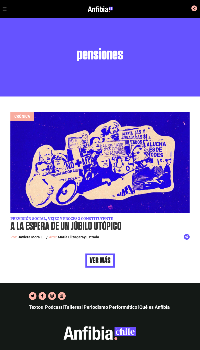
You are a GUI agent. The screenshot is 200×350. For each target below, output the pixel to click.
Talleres (73, 307)
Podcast (53, 307)
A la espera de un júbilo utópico (66, 226)
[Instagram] (52, 296)
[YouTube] (62, 296)
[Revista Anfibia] (100, 9)
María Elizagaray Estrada (78, 237)
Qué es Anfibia (154, 307)
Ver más (100, 260)
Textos (36, 307)
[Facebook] (42, 296)
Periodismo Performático (110, 307)
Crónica (22, 116)
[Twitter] (32, 296)
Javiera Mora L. (31, 237)
